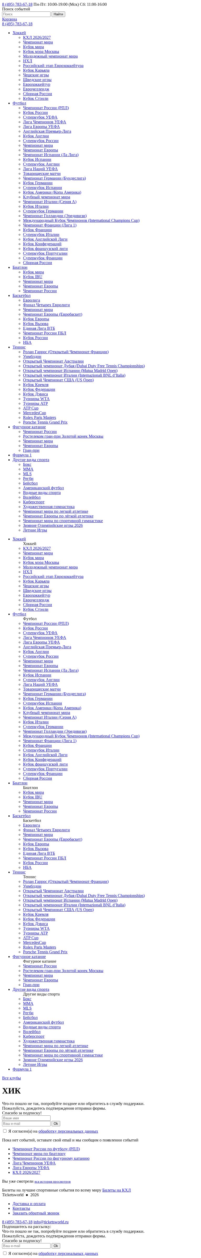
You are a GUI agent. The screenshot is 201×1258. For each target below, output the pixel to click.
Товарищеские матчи (42, 173)
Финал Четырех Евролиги (46, 305)
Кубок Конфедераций (42, 244)
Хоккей (19, 32)
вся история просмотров (53, 1181)
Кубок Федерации (39, 389)
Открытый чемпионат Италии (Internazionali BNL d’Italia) (74, 375)
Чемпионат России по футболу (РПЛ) (46, 1149)
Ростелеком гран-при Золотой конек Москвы (63, 436)
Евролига (31, 300)
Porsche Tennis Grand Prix (45, 422)
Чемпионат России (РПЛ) (46, 108)
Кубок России (35, 112)
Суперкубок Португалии (45, 253)
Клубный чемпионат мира (46, 197)
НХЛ (27, 61)
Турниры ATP (35, 403)
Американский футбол (43, 488)
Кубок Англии (36, 136)
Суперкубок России (41, 140)
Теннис (19, 347)
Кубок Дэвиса (35, 394)
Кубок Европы (36, 319)
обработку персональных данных (68, 1131)
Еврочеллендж (36, 89)
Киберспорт (33, 502)
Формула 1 (22, 455)
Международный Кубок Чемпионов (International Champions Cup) (81, 220)
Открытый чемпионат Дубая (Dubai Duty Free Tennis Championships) (84, 366)
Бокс (27, 464)
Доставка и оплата (29, 1203)
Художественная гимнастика (49, 506)
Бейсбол (30, 483)
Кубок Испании (37, 159)
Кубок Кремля (35, 384)
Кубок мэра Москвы (41, 51)
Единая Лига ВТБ (39, 328)
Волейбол (32, 497)
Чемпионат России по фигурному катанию (51, 1158)
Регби (28, 478)
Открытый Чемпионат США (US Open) (58, 380)
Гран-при (31, 450)
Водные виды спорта (42, 492)
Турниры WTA (36, 398)
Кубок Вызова (35, 323)
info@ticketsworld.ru (51, 1222)
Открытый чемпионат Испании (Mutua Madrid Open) (70, 370)
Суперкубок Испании (42, 187)
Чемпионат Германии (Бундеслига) (54, 178)
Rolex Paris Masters (39, 417)
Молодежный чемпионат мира (50, 56)
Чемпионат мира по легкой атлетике (55, 511)
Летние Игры (35, 530)
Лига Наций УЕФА (40, 169)
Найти (58, 14)
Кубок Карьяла (36, 70)
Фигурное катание (29, 427)
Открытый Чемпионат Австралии (53, 361)
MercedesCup (34, 413)
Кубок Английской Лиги (45, 239)
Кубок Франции (37, 230)
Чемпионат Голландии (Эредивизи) (55, 215)
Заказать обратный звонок (36, 1213)
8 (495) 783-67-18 (17, 4)
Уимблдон (32, 356)
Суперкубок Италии (41, 234)
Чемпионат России (40, 291)
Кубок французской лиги (45, 248)
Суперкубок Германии (43, 211)
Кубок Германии (38, 183)
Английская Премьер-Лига (47, 131)
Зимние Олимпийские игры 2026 (53, 525)
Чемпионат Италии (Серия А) (49, 201)
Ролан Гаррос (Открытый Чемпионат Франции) (66, 352)
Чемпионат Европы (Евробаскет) (52, 314)
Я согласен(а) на (52, 1131)
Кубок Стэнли (35, 98)
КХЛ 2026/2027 (37, 37)
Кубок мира (33, 47)
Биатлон (20, 267)
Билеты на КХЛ (116, 1190)
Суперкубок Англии (41, 164)
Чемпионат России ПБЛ (44, 333)
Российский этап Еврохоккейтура (53, 65)
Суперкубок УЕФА (40, 117)
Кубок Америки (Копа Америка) (52, 192)
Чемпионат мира (38, 42)
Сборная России (37, 93)
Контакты (21, 1208)
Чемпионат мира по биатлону (39, 1153)
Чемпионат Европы (40, 150)
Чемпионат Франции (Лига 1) (49, 225)
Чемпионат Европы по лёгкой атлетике (58, 516)
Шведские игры (37, 79)
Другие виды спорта (31, 459)
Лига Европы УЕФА (41, 126)
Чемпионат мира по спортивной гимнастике (63, 520)
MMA (28, 469)
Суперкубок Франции (43, 258)
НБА (27, 342)
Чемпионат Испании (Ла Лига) (51, 154)
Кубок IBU (32, 276)
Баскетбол (22, 295)
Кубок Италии (36, 206)
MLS (27, 474)
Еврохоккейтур (36, 84)
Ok (56, 1124)
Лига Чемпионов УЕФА (44, 122)
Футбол (19, 103)
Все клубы (11, 1078)
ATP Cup (30, 408)
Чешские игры (36, 75)
